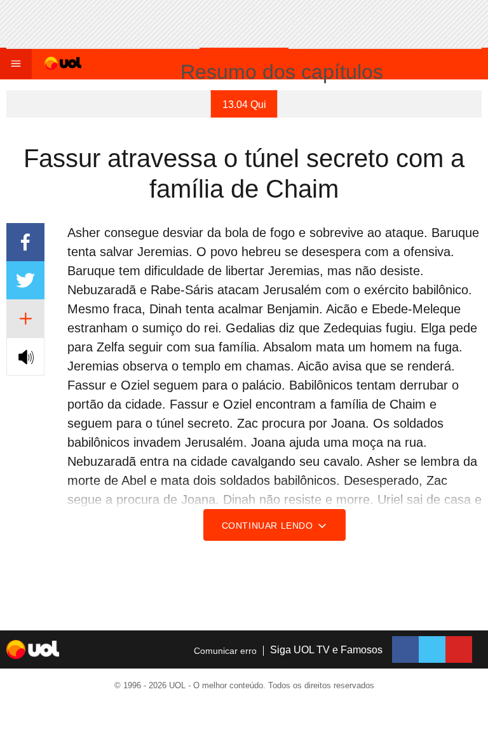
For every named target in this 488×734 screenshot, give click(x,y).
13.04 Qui (244, 104)
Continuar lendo (269, 525)
